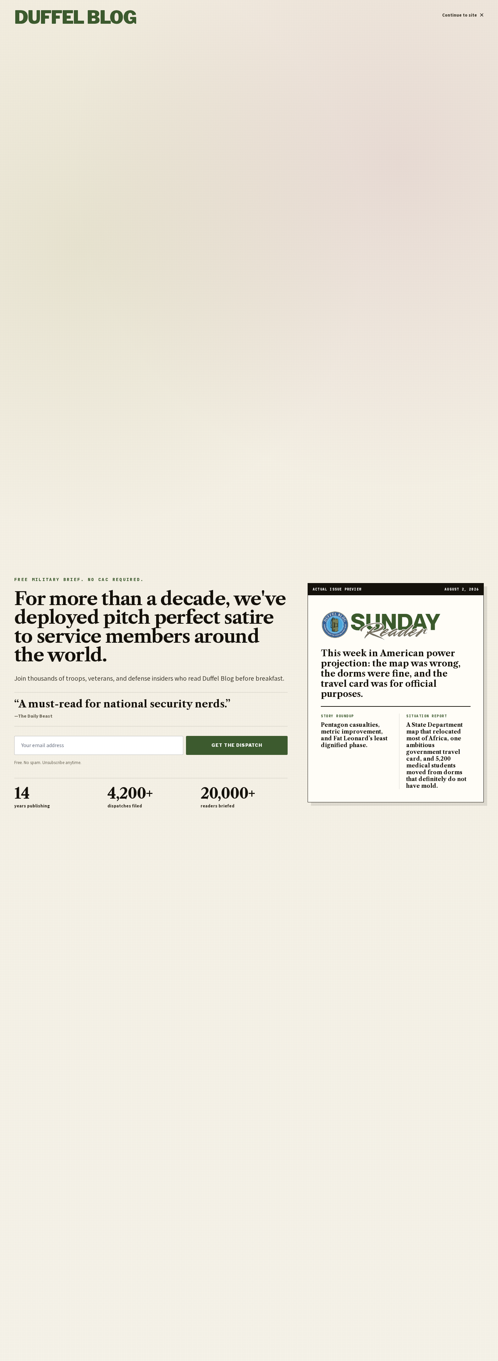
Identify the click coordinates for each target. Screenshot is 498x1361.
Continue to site (463, 13)
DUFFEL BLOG (75, 17)
